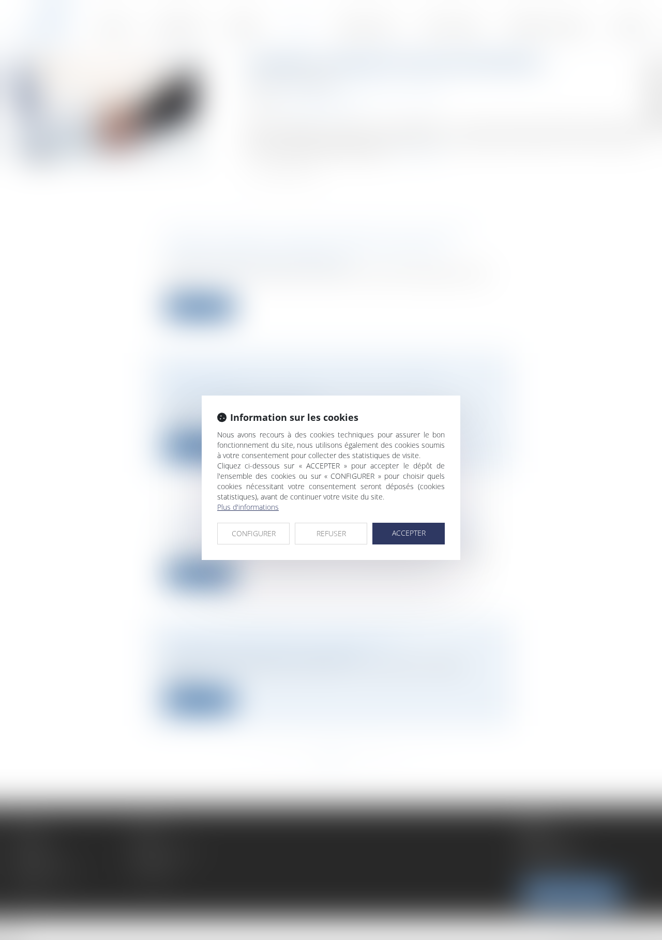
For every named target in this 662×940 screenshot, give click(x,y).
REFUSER (331, 533)
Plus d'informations (248, 507)
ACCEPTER (409, 533)
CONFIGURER (254, 533)
